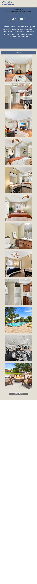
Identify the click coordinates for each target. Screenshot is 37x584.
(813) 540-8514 (18, 9)
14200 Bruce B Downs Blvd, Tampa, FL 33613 (18, 11)
